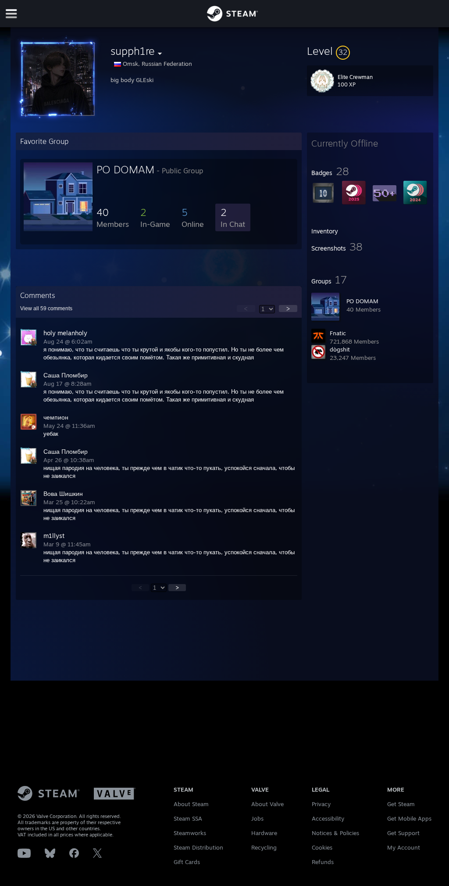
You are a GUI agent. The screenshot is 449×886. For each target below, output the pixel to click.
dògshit (340, 349)
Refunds (323, 861)
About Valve (267, 803)
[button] (370, 51)
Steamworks (190, 832)
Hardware (264, 832)
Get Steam (401, 803)
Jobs (257, 818)
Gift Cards (187, 861)
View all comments (46, 308)
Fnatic (338, 333)
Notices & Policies (335, 832)
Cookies (322, 847)
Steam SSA (188, 818)
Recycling (264, 847)
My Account (403, 847)
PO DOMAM (362, 301)
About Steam (191, 803)
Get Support (403, 832)
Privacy (321, 803)
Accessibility (328, 818)
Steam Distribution (198, 847)
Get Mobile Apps (409, 818)
